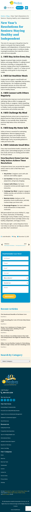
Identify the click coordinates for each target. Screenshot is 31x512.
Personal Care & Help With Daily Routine (10, 410)
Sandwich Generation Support (8, 441)
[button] (26, 7)
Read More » (4, 316)
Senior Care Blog (5, 448)
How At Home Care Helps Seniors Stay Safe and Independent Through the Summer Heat (15, 336)
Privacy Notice (4, 479)
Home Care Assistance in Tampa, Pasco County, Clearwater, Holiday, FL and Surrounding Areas (13, 328)
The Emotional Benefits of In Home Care (14, 314)
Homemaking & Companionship (8, 407)
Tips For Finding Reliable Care (8, 434)
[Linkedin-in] (8, 400)
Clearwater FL (8, 491)
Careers (3, 468)
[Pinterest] (14, 400)
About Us (3, 458)
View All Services (5, 421)
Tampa (25, 491)
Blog (7, 16)
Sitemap (3, 482)
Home (3, 16)
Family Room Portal (5, 427)
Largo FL (14, 491)
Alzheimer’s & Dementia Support (8, 417)
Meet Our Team (4, 462)
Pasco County (6, 494)
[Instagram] (5, 400)
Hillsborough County (12, 492)
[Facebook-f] (2, 400)
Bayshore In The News (6, 445)
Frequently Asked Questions (7, 431)
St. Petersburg (19, 491)
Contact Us (3, 472)
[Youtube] (11, 400)
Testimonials (4, 465)
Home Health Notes (15, 509)
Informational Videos (6, 438)
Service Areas (4, 475)
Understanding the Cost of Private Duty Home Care (15, 320)
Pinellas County (21, 492)
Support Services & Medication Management (11, 414)
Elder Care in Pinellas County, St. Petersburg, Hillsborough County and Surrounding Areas (15, 343)
